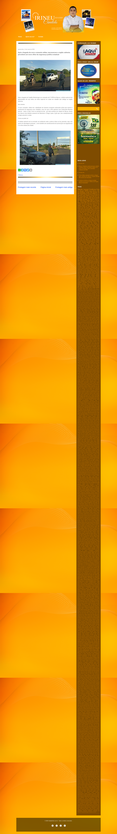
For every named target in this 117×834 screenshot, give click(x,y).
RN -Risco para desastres (89, 706)
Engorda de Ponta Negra (89, 309)
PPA (83, 648)
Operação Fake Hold (86, 625)
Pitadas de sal (83, 331)
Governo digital (93, 535)
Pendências (92, 189)
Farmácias (97, 507)
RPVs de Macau (96, 708)
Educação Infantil (83, 308)
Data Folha (90, 304)
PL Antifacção (82, 280)
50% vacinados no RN (92, 361)
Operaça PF (85, 279)
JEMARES (89, 552)
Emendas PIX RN (87, 493)
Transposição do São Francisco (87, 765)
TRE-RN (80, 345)
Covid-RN (94, 268)
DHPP (86, 465)
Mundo (98, 604)
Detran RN (83, 202)
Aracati (81, 383)
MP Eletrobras (88, 576)
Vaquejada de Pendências (82, 776)
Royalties (82, 339)
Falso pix (85, 506)
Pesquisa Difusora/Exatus (91, 665)
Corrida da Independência (87, 454)
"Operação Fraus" (91, 353)
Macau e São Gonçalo (94, 324)
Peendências (92, 660)
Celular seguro (80, 299)
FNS (78, 503)
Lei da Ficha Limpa (91, 320)
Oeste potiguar (84, 617)
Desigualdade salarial (81, 474)
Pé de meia (96, 256)
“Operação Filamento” (87, 810)
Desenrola (97, 305)
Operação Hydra (88, 626)
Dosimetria (91, 480)
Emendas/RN (93, 496)
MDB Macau (81, 574)
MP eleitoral (87, 323)
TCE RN (93, 754)
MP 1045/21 (90, 574)
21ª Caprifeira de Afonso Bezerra (86, 357)
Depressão (91, 470)
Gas (98, 529)
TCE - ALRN (85, 754)
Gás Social (82, 540)
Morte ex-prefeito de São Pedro (87, 603)
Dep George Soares (95, 270)
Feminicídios (85, 312)
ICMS (91, 200)
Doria (82, 480)
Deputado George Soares (82, 471)
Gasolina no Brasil (81, 531)
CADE (94, 294)
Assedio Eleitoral (87, 385)
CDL (78, 409)
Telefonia (83, 759)
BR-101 (86, 293)
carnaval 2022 (81, 240)
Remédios (97, 283)
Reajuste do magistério (82, 713)
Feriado (94, 512)
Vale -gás (89, 775)
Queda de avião (96, 703)
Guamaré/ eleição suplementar (83, 539)
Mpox (81, 254)
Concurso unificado (81, 302)
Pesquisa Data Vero (81, 665)
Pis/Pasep (80, 217)
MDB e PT (92, 251)
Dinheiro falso (85, 476)
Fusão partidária (81, 528)
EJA (91, 482)
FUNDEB (85, 220)
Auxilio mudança (96, 393)
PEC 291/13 (82, 642)
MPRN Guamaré (93, 578)
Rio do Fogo (96, 724)
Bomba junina (94, 406)
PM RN (88, 647)
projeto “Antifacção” (93, 803)
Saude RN (93, 217)
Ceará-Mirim (84, 225)
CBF (92, 407)
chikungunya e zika (88, 351)
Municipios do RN (81, 605)
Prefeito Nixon (80, 689)
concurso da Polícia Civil (83, 791)
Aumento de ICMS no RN (83, 389)
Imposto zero (91, 545)
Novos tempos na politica (85, 616)
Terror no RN (92, 760)
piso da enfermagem (88, 240)
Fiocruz (93, 520)
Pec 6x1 (97, 659)
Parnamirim (96, 207)
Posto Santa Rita (84, 686)
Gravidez (97, 535)
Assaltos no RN (92, 384)
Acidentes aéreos (84, 372)
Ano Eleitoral (94, 379)
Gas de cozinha (81, 530)
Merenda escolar (93, 252)
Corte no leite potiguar (89, 455)
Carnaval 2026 (93, 421)
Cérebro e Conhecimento (95, 464)
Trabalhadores (80, 764)
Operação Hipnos (81, 626)
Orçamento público (88, 638)
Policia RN (87, 676)
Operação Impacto (95, 626)
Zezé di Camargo (85, 788)
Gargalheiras (95, 529)
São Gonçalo (87, 749)
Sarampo (97, 285)
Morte (95, 235)
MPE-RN (79, 577)
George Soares (95, 314)
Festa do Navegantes (92, 517)
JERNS (93, 552)
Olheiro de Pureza (90, 617)
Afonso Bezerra (87, 194)
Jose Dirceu (85, 555)
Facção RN (95, 503)
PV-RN (81, 652)
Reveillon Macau (81, 724)
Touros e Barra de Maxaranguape (92, 762)
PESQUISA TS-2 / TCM (89, 643)
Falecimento (91, 504)
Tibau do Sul (87, 345)
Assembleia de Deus (95, 385)
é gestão (97, 808)
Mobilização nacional (84, 600)
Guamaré (86, 189)
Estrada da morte (88, 310)
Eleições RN (97, 492)
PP (92, 329)
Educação (80, 195)
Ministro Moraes (81, 598)
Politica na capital (81, 679)
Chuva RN (91, 434)
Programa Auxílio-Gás (87, 695)
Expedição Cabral (88, 501)
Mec (92, 208)
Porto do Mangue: (81, 685)
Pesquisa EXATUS (88, 255)
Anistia (87, 379)
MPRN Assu (97, 577)
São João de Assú (87, 751)
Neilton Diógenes (91, 609)
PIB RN (91, 644)
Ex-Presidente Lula (81, 501)
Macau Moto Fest (85, 324)
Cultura (98, 463)
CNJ (95, 409)
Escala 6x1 (97, 309)
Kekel (82, 557)
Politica (97, 212)
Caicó (84, 208)
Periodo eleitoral (93, 663)
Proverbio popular (81, 702)
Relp (78, 721)
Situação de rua (91, 746)
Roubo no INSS (92, 727)
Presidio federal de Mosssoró (84, 691)
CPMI (89, 412)
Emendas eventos (95, 495)
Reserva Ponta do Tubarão (85, 337)
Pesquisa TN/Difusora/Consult (94, 668)
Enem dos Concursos (85, 497)
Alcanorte (97, 229)
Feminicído (87, 512)
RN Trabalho (83, 707)
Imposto (79, 545)
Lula (88, 202)
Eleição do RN (89, 491)
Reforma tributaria (81, 717)
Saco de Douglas (81, 733)
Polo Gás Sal (94, 679)
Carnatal (79, 266)
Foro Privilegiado (96, 523)
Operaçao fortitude (96, 619)
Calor (83, 298)
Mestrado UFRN (91, 594)
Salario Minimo (81, 238)
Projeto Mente (84, 697)
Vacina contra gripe (88, 772)
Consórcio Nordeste (90, 267)
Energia (88, 211)
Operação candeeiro (82, 635)
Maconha (87, 588)
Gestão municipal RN (86, 533)
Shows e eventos (92, 744)
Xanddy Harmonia (85, 787)
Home (20, 36)
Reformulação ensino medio (90, 717)
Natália (79, 609)
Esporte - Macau (81, 310)
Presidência (93, 691)
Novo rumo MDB (94, 615)
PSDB (81, 212)
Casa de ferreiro (96, 427)
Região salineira (81, 205)
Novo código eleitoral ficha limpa (88, 614)
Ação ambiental (81, 396)
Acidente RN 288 (89, 369)
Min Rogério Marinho (92, 325)
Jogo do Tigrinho (85, 319)
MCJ (98, 233)
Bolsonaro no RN (81, 406)
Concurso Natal (80, 444)
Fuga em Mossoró (90, 274)
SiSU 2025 (97, 744)
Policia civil (85, 217)
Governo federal (95, 249)
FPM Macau (86, 207)
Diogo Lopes (91, 476)
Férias (98, 528)
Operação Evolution (91, 624)
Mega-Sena (95, 593)
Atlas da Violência (81, 388)
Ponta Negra (93, 681)
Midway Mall (86, 595)
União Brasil (93, 227)
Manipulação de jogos (82, 590)
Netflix (95, 609)
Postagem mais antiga (63, 187)
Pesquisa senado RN (95, 669)
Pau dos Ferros (91, 236)
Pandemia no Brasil (82, 653)
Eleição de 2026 (83, 491)
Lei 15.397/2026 (84, 562)
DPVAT (97, 465)
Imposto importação (85, 545)
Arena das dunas (91, 383)
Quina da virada (80, 705)
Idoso (98, 544)
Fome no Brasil (81, 274)
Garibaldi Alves (89, 314)
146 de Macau (86, 356)
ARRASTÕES (89, 367)
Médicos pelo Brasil (88, 606)
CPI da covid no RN (93, 296)
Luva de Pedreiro (92, 572)
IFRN (87, 197)
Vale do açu (97, 775)
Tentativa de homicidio (94, 759)
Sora (98, 746)
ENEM (81, 200)
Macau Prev (94, 584)
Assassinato (80, 230)
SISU (96, 257)
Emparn (97, 225)
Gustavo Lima (96, 539)
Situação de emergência (84, 223)
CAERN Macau (95, 206)
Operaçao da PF (81, 619)
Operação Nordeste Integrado (90, 630)
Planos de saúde (91, 674)
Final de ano (88, 520)
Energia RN (92, 497)
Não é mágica (93, 616)
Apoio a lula (96, 380)
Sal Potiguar (94, 733)
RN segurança (80, 334)
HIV (89, 275)
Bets (98, 262)
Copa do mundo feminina (86, 268)
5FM (97, 361)
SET (86, 732)
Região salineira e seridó (87, 718)
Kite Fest (90, 557)
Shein (84, 743)
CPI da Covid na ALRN (84, 411)
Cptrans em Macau (81, 458)
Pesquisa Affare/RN (86, 664)
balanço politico (90, 789)
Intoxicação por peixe (95, 549)
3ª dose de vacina (84, 361)
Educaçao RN (96, 205)
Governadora (87, 535)
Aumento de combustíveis (94, 389)
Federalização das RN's (88, 508)
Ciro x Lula (93, 439)
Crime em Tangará (91, 459)
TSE (84, 197)
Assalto (87, 384)
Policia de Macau (93, 676)
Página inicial (46, 187)
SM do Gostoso (90, 732)
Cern (95, 299)
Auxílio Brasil (86, 262)
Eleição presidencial (81, 492)
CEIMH (81, 409)
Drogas (83, 481)
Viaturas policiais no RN (82, 781)
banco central (96, 789)
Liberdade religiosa (94, 321)
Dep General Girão (84, 470)
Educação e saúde (81, 488)
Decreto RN (80, 469)
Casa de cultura (90, 427)
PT (93, 208)
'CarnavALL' (97, 353)
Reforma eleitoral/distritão (95, 716)
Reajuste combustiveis (95, 712)
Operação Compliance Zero (87, 622)
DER (81, 304)
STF (87, 196)
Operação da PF (89, 635)
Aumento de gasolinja (90, 390)
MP (86, 574)
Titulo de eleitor (85, 227)
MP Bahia (83, 576)
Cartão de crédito (83, 427)
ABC (82, 364)
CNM (82, 208)
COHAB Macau (80, 410)
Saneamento (80, 341)
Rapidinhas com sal (93, 334)
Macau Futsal (80, 584)
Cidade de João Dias (85, 437)
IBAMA (79, 250)
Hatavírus (97, 540)
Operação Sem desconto (94, 279)
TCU (96, 754)
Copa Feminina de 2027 (90, 450)
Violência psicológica (89, 783)
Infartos (94, 546)
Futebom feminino (93, 528)
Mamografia (84, 589)
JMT (95, 552)
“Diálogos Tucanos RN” (82, 809)
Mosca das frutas (96, 603)
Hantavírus (94, 540)
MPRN (87, 191)
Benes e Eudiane (87, 404)
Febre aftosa (80, 249)
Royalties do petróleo (82, 729)
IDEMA (82, 276)
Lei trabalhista (87, 567)
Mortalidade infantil (93, 600)
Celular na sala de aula (87, 266)
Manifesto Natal (96, 589)
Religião (94, 336)
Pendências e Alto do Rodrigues (88, 281)
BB (89, 262)
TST (98, 755)
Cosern (97, 230)
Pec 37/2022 (93, 659)
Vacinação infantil (91, 773)
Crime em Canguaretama (82, 459)
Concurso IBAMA (96, 443)
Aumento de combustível (84, 261)
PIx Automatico (95, 644)
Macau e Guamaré (92, 226)
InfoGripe (79, 547)
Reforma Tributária (93, 237)
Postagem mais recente (27, 187)
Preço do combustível (85, 692)
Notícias (95, 221)
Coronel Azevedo (90, 453)
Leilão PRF (85, 568)
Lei (84, 277)
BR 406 (94, 396)
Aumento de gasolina (82, 390)
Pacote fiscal (85, 652)
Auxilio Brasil (80, 218)
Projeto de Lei (90, 697)
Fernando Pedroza (93, 513)
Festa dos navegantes (91, 518)
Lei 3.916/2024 (90, 562)
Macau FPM (97, 583)
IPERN (83, 544)
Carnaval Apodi (84, 422)
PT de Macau (96, 215)
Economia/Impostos (81, 485)
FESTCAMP (95, 502)
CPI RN (88, 230)
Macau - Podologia (89, 582)
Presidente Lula (96, 690)
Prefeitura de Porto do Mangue (87, 690)
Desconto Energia (90, 471)
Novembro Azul (96, 326)
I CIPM (98, 541)
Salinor (82, 734)
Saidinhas (90, 733)
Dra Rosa (79, 481)
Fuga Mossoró (80, 314)
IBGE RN (94, 220)
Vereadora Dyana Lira (88, 778)
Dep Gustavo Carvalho (90, 305)
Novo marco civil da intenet (85, 615)
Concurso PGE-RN (87, 444)
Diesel (88, 307)
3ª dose (79, 361)
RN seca (82, 708)
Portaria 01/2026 (81, 684)
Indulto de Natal (81, 546)
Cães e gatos (87, 464)
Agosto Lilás (83, 374)
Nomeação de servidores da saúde (92, 610)
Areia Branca (93, 191)
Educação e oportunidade (94, 487)
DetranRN (84, 211)
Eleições (92, 492)
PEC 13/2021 (88, 641)
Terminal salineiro (87, 760)
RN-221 (91, 708)
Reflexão (88, 716)
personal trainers (86, 802)
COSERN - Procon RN (91, 410)
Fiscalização (97, 520)
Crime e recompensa (89, 458)
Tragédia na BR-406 (87, 764)
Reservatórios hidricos (91, 721)
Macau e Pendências (86, 587)
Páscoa (93, 702)
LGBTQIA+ (97, 557)
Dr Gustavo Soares (93, 307)
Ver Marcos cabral (94, 777)
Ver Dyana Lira (90, 348)
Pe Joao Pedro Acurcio (87, 659)
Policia (94, 212)
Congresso (87, 302)
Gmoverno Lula (96, 534)
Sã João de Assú (81, 749)
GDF (86, 529)
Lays (86, 560)
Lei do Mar (82, 566)
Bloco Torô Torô (96, 293)
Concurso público (90, 447)
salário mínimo (92, 352)
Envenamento (93, 498)
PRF (98, 226)
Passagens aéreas (81, 657)
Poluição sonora (89, 680)
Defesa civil (95, 469)
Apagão (79, 380)
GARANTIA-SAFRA (81, 529)
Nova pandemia (87, 611)
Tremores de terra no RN (90, 766)
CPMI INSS (92, 412)
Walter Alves (90, 350)
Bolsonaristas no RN (95, 405)
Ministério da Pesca (81, 599)
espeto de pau (94, 794)
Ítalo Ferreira (80, 808)
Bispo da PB (83, 405)
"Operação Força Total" (93, 288)
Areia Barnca (83, 292)
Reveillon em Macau (89, 724)
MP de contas (94, 576)
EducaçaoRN (83, 486)
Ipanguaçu (85, 221)
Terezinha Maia (80, 760)
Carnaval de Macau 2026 (91, 423)
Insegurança (84, 547)
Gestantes (79, 533)
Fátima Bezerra (93, 211)
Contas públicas (88, 449)
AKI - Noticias (96, 364)
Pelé (92, 330)
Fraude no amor (93, 525)
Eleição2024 (88, 492)
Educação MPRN (85, 487)
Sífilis (81, 754)
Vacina (79, 347)
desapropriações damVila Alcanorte (85, 793)
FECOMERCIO (89, 502)
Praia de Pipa (90, 686)
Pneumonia (97, 674)
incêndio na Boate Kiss (94, 797)
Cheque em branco (81, 434)
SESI (84, 732)
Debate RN (94, 304)
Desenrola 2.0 (80, 307)
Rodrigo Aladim (93, 337)
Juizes (79, 556)
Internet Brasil (91, 276)
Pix (94, 200)
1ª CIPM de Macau (95, 356)
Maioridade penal (93, 588)
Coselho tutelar (96, 455)
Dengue (88, 200)
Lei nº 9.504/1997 (81, 567)
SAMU (98, 339)
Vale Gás (93, 775)
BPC (85, 396)
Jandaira (90, 221)
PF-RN (87, 644)
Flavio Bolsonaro (96, 522)
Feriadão (81, 513)
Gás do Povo (83, 318)
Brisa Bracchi (91, 243)
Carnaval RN (90, 422)
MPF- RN (82, 577)
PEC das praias (95, 642)
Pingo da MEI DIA (81, 670)
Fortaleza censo (85, 524)
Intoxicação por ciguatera (86, 549)
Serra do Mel (96, 238)
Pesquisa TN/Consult (84, 668)
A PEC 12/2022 (95, 363)
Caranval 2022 (97, 420)
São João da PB (94, 750)
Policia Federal (94, 675)
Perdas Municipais (86, 663)
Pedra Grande (88, 330)
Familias (82, 507)
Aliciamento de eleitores (86, 377)
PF (93, 207)
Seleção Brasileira (93, 739)
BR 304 (85, 230)
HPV (90, 540)
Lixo (82, 571)
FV (93, 310)
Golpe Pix (82, 535)
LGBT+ (93, 557)
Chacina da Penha (96, 433)
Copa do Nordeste (96, 452)
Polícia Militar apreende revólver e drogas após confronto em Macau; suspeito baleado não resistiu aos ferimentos (89, 176)
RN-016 (85, 708)
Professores (80, 695)
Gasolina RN (90, 530)
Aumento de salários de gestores (87, 391)
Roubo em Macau (85, 727)
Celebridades (87, 432)
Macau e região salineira (83, 235)
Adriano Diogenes (81, 373)
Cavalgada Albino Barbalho (86, 431)
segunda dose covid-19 (91, 804)
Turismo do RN (94, 767)
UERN (93, 213)
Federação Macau (95, 509)
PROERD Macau (92, 648)
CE (96, 243)
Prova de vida (90, 256)
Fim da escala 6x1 (89, 313)
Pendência (97, 660)
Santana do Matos (91, 285)
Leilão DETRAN (94, 567)
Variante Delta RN (91, 776)
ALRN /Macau (87, 366)
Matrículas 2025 (94, 592)
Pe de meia (83, 330)
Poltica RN (83, 680)
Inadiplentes (97, 545)
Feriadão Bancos (86, 513)
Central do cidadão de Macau (88, 299)
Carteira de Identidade (91, 426)
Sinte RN (88, 745)
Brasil (84, 200)
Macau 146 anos (81, 583)
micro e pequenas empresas (83, 800)
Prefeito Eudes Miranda (94, 687)
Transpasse (93, 764)
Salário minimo (86, 734)
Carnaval (94, 218)
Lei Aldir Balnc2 (96, 562)
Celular (98, 298)
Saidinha (86, 733)
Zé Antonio (92, 788)
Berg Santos (93, 404)
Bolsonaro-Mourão (88, 406)
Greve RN (91, 202)
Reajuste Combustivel (86, 712)
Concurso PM (93, 444)
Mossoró (97, 194)
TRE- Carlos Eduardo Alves (89, 755)
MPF (90, 208)
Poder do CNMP (84, 675)
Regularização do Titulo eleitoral (87, 336)
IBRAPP (87, 318)
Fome (79, 523)
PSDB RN (84, 206)
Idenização (87, 544)
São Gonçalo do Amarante (88, 224)
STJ (98, 237)
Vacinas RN (83, 347)
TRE (86, 209)
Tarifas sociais (93, 756)
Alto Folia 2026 (90, 291)
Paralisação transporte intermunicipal (90, 654)
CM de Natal (87, 263)
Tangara (85, 756)
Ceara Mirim (94, 431)
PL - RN (79, 646)
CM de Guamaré (95, 197)
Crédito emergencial (93, 463)
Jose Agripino (80, 555)
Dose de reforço (86, 480)
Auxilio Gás (80, 262)
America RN (97, 378)
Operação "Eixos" (92, 620)
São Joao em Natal (81, 750)
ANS (86, 367)
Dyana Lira (86, 246)
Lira (80, 571)
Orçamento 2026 (96, 637)
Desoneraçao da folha (90, 474)
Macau (21, 175)
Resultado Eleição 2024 (85, 722)
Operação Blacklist (91, 621)
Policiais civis (97, 331)
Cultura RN (94, 303)
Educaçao (90, 203)
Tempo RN (89, 286)
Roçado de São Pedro (90, 729)
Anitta (90, 379)
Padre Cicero (90, 652)
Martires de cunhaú (87, 592)
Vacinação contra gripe (83, 773)
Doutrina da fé (97, 480)
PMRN (86, 329)
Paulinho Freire (93, 280)
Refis (85, 716)
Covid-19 (92, 195)
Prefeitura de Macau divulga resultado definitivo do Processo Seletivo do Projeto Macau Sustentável (88, 181)
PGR (84, 329)
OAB (98, 254)
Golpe (79, 535)
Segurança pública (89, 238)
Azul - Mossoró (92, 395)
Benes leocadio (93, 262)
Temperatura (87, 759)
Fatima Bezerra (96, 248)
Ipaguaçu (85, 551)
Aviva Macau (85, 395)
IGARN (82, 250)
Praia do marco (96, 686)
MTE (95, 579)
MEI (85, 574)
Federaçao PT (96, 508)
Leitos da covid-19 (96, 568)
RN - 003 (93, 705)
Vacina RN (90, 258)
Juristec (90, 556)
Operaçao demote (88, 619)
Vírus (83, 786)
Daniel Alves (85, 304)
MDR (96, 251)
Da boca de (80, 270)
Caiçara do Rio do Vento (88, 415)
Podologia (94, 255)
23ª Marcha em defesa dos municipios (85, 358)
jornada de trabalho (86, 799)
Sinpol (85, 745)
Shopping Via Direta (93, 743)
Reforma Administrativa (90, 335)
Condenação (97, 447)
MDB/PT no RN (82, 323)
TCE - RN (90, 754)
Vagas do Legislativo (83, 775)
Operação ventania (85, 636)
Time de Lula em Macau (95, 761)
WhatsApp (79, 787)
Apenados (92, 380)
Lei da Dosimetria (83, 320)
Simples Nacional (81, 745)
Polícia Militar (82, 681)
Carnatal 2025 (86, 298)
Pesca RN (80, 664)
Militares (92, 595)
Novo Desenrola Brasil (95, 611)
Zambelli (90, 787)
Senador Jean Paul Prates (94, 342)
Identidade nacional (93, 544)
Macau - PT (82, 582)
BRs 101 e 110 (85, 398)
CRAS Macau (81, 264)
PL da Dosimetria (83, 236)
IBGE (91, 207)
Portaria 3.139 (87, 684)
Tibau (84, 345)
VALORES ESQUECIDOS (87, 346)
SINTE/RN (83, 340)
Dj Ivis (82, 479)
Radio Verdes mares (82, 711)
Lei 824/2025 (95, 560)
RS (94, 282)
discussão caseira (95, 793)
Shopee (87, 743)
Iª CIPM (80, 319)
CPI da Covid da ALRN (85, 296)
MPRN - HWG (87, 577)
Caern (84, 195)
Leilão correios (89, 568)
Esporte (81, 232)
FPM (93, 194)
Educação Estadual (91, 486)
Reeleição (84, 335)
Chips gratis (87, 434)
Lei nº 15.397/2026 (95, 566)
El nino (94, 488)
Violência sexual (96, 783)
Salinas (91, 340)
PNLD (81, 648)
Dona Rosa (94, 479)
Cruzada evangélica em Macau (83, 463)
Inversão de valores (82, 550)
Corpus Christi (96, 453)
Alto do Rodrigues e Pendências (84, 378)
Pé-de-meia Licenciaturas (84, 703)
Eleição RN (80, 207)
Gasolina (90, 220)
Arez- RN (96, 383)
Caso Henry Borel (81, 428)
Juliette (92, 250)
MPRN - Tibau (92, 577)
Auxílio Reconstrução (95, 394)
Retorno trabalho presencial (84, 723)
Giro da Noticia (90, 534)
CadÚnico (87, 264)
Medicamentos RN (84, 593)
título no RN (89, 805)
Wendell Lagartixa (95, 786)
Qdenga (91, 703)
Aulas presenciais (96, 388)
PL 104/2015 (84, 646)
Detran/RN (85, 307)
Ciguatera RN (80, 439)
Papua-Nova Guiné (90, 653)
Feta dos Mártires (84, 519)
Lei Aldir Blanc (80, 563)
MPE (91, 323)
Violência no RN (96, 348)
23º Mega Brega (95, 358)
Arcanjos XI (85, 383)
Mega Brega (91, 235)
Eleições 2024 (90, 308)
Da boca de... (82, 163)
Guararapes (92, 539)
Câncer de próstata (81, 464)
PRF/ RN (86, 648)
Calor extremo (97, 415)
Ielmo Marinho (87, 250)
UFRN (92, 209)
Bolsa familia (88, 405)
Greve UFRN (86, 232)
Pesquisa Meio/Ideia (84, 667)
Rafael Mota (86, 334)
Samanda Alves (96, 340)
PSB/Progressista (86, 649)
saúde (90, 197)
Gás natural (86, 540)
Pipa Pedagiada (96, 670)
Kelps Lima (94, 233)
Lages (79, 320)
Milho (90, 595)
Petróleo (79, 331)
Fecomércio (80, 508)
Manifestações (89, 589)
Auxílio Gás (89, 394)
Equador (97, 498)
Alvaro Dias (92, 378)
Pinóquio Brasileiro (88, 670)
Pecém (87, 660)
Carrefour (79, 426)
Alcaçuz (85, 260)
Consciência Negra (81, 448)
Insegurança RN (94, 318)
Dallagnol (83, 466)
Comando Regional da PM (90, 442)
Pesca (98, 663)
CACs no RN (83, 407)
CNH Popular (91, 409)
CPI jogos (85, 412)
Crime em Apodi (96, 458)
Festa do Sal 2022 (82, 518)
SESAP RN (97, 208)
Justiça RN (91, 319)
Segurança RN (87, 213)
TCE (83, 209)
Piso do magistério (84, 237)
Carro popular (83, 426)
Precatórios (85, 282)
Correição (79, 454)
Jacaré (98, 552)
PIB (89, 644)
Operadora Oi (96, 617)
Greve (87, 208)
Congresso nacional (94, 244)
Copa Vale (97, 450)
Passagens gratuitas (89, 657)
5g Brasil (97, 240)
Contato (40, 36)
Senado (85, 342)
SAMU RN (94, 730)
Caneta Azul (93, 417)
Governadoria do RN (89, 315)
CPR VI (95, 412)
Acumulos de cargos (92, 372)
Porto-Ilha (86, 685)
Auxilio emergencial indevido (86, 393)
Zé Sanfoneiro (96, 788)
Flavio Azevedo (90, 522)
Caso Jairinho (86, 428)
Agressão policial (94, 374)
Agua (98, 374)
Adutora (91, 373)
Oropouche (91, 637)
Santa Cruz (92, 735)
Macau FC (93, 583)
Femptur (91, 512)
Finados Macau (81, 520)
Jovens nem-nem (91, 555)
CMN (87, 409)
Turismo (94, 286)
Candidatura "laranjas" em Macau (84, 417)
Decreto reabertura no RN (88, 469)
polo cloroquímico (85, 352)
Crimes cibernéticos (95, 460)
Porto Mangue (96, 684)
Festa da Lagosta (92, 514)
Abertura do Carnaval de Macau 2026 (88, 368)
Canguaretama (81, 244)
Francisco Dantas (91, 524)
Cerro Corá (83, 433)
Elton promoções (81, 493)
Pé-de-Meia (90, 282)
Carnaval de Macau (82, 203)
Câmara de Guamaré (94, 269)
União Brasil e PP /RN (82, 770)
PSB (79, 255)
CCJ (96, 407)
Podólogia (89, 675)
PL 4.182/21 (95, 646)
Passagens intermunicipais (82, 658)
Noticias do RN (81, 611)
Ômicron (97, 213)
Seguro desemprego (85, 739)
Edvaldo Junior (92, 246)
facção (98, 794)
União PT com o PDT (91, 770)
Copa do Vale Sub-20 (82, 453)
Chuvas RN (89, 205)
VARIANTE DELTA (95, 346)
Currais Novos (86, 269)
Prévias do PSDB (88, 702)
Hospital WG (90, 541)
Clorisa (91, 441)
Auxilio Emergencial (95, 261)
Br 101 (91, 294)
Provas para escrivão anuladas (93, 701)
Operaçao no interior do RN (83, 620)
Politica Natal (89, 678)
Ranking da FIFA (90, 711)
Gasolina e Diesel (96, 530)
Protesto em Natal (95, 700)
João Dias (97, 555)
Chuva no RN (96, 266)
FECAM (85, 502)
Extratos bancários (95, 501)
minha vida (80, 352)
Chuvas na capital (81, 436)
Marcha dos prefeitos (90, 590)
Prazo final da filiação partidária (84, 687)
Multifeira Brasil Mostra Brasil (83, 326)
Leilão (96, 320)
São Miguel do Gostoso (89, 239)
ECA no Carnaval (91, 481)
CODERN (97, 409)
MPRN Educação (86, 578)
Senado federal (84, 740)
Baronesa (92, 400)
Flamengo (79, 522)
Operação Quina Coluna (94, 631)
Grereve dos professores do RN (84, 536)
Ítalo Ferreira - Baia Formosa (89, 808)
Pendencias (96, 202)
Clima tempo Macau (85, 441)
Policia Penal (82, 676)
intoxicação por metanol (83, 798)
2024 (79, 357)
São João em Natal (82, 286)
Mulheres (94, 604)
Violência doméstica (81, 783)
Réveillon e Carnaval (88, 730)
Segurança (86, 738)
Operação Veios (89, 632)
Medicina (90, 593)
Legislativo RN (89, 560)
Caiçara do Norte (95, 264)
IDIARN (97, 232)
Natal (81, 194)
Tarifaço (97, 239)
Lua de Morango (86, 571)
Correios (85, 245)
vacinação (80, 288)
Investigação (91, 550)
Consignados (88, 448)
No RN (84, 610)
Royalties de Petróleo (89, 728)
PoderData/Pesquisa (90, 331)
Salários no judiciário (85, 735)
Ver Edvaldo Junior (86, 777)
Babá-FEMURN (91, 398)
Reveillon (97, 723)
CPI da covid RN (93, 411)
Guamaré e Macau (95, 538)
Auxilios (84, 394)
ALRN (88, 192)
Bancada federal (96, 399)
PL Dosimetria (83, 647)
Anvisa (98, 379)
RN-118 (88, 708)
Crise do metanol (89, 303)
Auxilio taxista (80, 394)
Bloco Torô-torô (80, 294)
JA (86, 552)
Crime (81, 201)
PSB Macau (80, 649)
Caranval (91, 420)
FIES (85, 214)
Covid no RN (83, 303)
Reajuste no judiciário (90, 713)
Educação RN (86, 199)
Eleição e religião (96, 491)
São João (80, 239)
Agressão (88, 374)
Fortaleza (79, 524)
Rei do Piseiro (96, 719)
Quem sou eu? (30, 36)
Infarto (91, 546)
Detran (81, 246)
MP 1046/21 (95, 574)
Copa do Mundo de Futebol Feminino (85, 452)
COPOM (84, 410)
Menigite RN (85, 594)
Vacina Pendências (81, 772)
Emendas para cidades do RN (84, 496)
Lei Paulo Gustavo (85, 251)
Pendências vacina (92, 662)
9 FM (91, 363)
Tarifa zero (89, 756)
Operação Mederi (81, 630)
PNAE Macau (95, 647)
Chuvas (89, 225)
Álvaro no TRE (96, 807)
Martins (81, 592)
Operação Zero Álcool (94, 633)
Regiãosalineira (96, 718)
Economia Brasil (90, 271)
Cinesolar (88, 439)
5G (98, 258)
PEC (84, 641)
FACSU (81, 502)
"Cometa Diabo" (84, 353)
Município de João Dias (90, 605)
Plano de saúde (88, 673)
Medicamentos (91, 277)
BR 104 (87, 396)
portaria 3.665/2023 (93, 802)
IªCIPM (84, 552)
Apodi (98, 217)
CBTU (94, 407)
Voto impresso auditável (82, 350)
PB (78, 280)
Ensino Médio (87, 498)
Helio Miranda (93, 232)
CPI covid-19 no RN (95, 263)
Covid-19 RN (83, 196)
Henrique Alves (84, 226)
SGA (98, 221)
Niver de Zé (80, 610)
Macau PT (90, 584)
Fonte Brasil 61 (82, 523)
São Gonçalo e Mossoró (94, 749)
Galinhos (88, 195)
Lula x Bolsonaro (85, 572)
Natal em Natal (86, 254)
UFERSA (89, 209)
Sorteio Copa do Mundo (82, 748)
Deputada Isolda (96, 470)
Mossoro (97, 325)
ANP (82, 291)
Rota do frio (80, 727)
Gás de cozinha (95, 214)
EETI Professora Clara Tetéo (85, 482)
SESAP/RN (80, 285)
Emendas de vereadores (87, 495)
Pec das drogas (81, 660)
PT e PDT (87, 280)
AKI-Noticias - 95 (81, 366)
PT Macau (89, 215)
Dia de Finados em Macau (90, 475)
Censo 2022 (92, 432)
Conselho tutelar (81, 267)
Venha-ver (85, 348)
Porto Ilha (92, 684)
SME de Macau (96, 732)
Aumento (84, 242)
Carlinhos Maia (87, 421)
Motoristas (79, 604)
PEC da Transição (88, 642)
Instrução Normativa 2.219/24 (93, 547)
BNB (83, 293)
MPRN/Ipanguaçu (90, 579)
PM (86, 647)
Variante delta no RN (90, 347)
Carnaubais (80, 197)
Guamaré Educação (86, 538)
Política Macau (88, 681)
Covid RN (89, 245)
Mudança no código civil (87, 604)
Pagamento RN (96, 652)
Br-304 (84, 243)
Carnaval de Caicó (93, 298)
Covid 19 (86, 231)
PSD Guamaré (93, 649)
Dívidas (86, 481)
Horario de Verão (84, 541)
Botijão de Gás (81, 263)
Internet (79, 549)
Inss (98, 196)
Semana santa (81, 342)
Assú (96, 196)
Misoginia (88, 599)
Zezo (81, 788)
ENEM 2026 (94, 482)
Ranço (96, 711)
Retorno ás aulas (93, 723)
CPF (96, 410)
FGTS (79, 226)
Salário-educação (93, 734)
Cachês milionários (93, 297)
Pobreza (79, 675)
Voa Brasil (95, 258)
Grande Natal (85, 275)
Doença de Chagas (87, 479)
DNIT (88, 465)
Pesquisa (82, 255)
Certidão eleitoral (88, 433)
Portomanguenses (92, 685)
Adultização (87, 373)
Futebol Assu (86, 528)
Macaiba (82, 252)
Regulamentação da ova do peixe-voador (86, 719)
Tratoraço (83, 766)
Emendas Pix (93, 493)
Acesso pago (83, 369)
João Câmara (84, 233)
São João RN (88, 750)
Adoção (98, 372)
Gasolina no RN (88, 249)
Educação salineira (89, 488)
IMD (90, 318)
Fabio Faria (90, 503)
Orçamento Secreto (81, 638)
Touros (85, 258)
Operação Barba (84, 621)
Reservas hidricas (83, 721)
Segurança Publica (91, 738)
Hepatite (79, 541)
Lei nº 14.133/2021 (88, 566)
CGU (83, 409)
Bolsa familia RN (87, 294)
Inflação (98, 546)
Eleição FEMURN (85, 490)
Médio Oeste (94, 606)
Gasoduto (86, 530)
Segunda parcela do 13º (94, 341)
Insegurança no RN (82, 215)
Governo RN (89, 214)
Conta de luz (80, 245)
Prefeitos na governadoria (89, 689)
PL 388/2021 (89, 646)
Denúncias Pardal (82, 305)
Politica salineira (88, 679)
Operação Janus (88, 627)
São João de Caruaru (95, 751)
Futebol (84, 314)
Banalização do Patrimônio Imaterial (85, 399)
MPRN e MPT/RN (83, 579)
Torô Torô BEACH (81, 762)
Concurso (87, 244)
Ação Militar (97, 395)
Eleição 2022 (86, 201)
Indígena (87, 546)
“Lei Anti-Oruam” (90, 809)
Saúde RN (80, 209)
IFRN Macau (93, 201)
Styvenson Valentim (90, 748)
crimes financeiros (95, 792)
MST (93, 323)
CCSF (98, 407)
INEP (80, 544)
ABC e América (91, 364)
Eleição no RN (83, 248)
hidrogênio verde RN (84, 797)
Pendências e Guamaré (83, 662)
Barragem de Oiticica (88, 401)
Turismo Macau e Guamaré (86, 767)
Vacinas (93, 772)
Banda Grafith (87, 218)
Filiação (98, 519)
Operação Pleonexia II (84, 631)
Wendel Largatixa (87, 786)
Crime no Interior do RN (87, 460)
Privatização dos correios (94, 692)
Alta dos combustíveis (95, 377)
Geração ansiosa (96, 531)
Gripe (98, 536)
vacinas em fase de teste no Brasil (87, 807)
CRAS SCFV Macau (85, 297)
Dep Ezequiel (87, 219)
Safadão (87, 340)
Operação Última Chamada (94, 636)
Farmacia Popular (95, 273)
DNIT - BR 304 (92, 465)
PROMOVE (97, 648)
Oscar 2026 (95, 638)
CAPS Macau (88, 407)
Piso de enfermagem (87, 212)
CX (98, 243)
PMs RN (90, 329)
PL (98, 644)
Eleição (93, 225)
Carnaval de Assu (96, 422)
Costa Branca (81, 231)
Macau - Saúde (96, 582)
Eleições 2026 (96, 308)
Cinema (85, 439)
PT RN (95, 329)
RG (84, 705)
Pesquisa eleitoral (81, 669)
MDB (86, 277)
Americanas (95, 291)
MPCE (98, 576)
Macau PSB (85, 584)
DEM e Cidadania (81, 465)
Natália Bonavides (83, 609)
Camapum (79, 416)
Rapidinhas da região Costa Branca (86, 257)
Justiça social (80, 277)
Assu (95, 209)
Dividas (93, 477)
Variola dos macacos (84, 287)
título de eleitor (84, 805)
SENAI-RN (81, 732)
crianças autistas (92, 791)
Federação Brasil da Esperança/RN (85, 509)
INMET (79, 233)
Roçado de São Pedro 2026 (91, 339)
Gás (78, 540)
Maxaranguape (84, 325)
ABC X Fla (85, 364)
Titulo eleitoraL (94, 345)
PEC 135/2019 (94, 641)
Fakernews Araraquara (84, 504)
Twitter (98, 767)
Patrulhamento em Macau (92, 658)
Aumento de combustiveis (91, 292)
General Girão (89, 531)
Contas (82, 449)
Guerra (79, 318)
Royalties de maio (96, 728)
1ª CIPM (90, 356)
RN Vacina (88, 707)
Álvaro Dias (85, 288)
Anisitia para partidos (82, 379)
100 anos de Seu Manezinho (89, 355)
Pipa (92, 670)
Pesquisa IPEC (96, 330)
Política (79, 227)
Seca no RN (85, 341)
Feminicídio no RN (81, 512)
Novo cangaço (93, 254)
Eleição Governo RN (93, 490)
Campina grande (95, 416)
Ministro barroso (87, 598)
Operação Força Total (95, 625)
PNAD (91, 647)
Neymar (98, 609)
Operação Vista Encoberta (83, 633)
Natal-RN (92, 199)
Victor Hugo (90, 781)
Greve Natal (94, 536)
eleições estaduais (96, 351)
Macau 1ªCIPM (87, 583)
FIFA (98, 502)
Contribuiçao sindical (95, 449)
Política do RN (95, 203)
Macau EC (86, 252)
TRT (96, 755)
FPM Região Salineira (84, 503)
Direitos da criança (85, 477)
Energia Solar (80, 309)
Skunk (96, 746)
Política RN (80, 213)
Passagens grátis (96, 657)
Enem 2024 (89, 248)
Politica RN (91, 196)
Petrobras (90, 206)
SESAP (79, 340)
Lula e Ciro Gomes (93, 571)
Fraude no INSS (96, 313)
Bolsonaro (80, 199)
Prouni (84, 256)
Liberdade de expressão (85, 321)
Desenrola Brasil (92, 231)
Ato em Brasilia (89, 388)
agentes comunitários (82, 789)
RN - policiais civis (81, 706)
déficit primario (80, 794)
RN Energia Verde (88, 705)
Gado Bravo (89, 529)
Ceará (98, 218)
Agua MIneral (81, 260)
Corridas (82, 455)
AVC (94, 367)
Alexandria (80, 377)
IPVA (86, 276)
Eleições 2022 (81, 214)
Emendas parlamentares (86, 273)
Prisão (79, 208)
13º (94, 240)
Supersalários (96, 748)
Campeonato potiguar (86, 416)
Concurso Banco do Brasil (88, 443)
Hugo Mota (95, 541)
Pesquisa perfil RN (87, 669)
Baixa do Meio (97, 398)
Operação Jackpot (81, 627)
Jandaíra (97, 276)
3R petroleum (85, 229)
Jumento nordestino (84, 556)
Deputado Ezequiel (82, 271)
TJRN (95, 224)
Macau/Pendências (81, 588)
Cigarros (97, 438)
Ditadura (90, 477)
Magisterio (79, 325)
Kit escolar (85, 557)
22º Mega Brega (96, 357)
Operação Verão (96, 632)
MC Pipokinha (86, 573)
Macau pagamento (95, 587)
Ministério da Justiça (95, 598)
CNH (91, 218)
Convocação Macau (81, 450)
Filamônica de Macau (92, 519)
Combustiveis (80, 219)
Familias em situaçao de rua (89, 507)
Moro (89, 600)
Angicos (79, 242)
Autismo (95, 391)
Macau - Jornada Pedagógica (87, 581)
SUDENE (85, 285)
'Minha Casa (80, 355)
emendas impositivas (87, 794)
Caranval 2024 (80, 421)
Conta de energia (92, 302)
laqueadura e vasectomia (94, 799)
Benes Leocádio (81, 404)
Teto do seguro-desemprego (85, 761)
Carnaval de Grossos (82, 423)
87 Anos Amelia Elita (85, 363)
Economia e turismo (94, 484)
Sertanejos (81, 743)
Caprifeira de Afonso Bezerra (83, 420)
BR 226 (91, 396)
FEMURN (80, 206)
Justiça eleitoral (96, 319)
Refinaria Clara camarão (88, 283)
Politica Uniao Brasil (95, 678)
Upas (97, 770)
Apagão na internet (85, 380)
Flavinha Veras (84, 522)
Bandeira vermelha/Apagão (83, 400)
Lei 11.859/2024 (95, 561)
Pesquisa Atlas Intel (95, 664)
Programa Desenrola (85, 696)
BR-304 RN (90, 293)
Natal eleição (91, 326)
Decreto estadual (86, 270)
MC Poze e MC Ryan (93, 573)
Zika (94, 350)
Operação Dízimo (84, 624)
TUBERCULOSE (81, 756)
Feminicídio (80, 312)
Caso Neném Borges (93, 428)
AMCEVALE (92, 229)
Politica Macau (84, 678)
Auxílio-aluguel (80, 395)
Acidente (85, 291)
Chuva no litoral (96, 434)
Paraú (98, 654)
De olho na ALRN (88, 466)
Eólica (79, 502)
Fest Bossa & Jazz (85, 514)
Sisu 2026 (92, 745)
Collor (95, 441)
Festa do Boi (91, 312)
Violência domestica (95, 782)
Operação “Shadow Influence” (83, 637)
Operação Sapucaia (81, 632)
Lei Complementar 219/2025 (88, 563)
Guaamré (79, 538)
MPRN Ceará (80, 578)
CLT (85, 409)
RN (91, 192)
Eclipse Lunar (85, 484)
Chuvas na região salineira (90, 436)
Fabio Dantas (96, 310)
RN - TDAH (97, 705)
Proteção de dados (82, 701)
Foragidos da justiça (89, 523)
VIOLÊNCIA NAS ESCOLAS (94, 771)
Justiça (89, 233)
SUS (90, 217)
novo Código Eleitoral (94, 287)
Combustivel (93, 230)
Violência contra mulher (86, 782)
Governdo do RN (96, 315)
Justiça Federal (95, 556)
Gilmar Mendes (83, 534)
